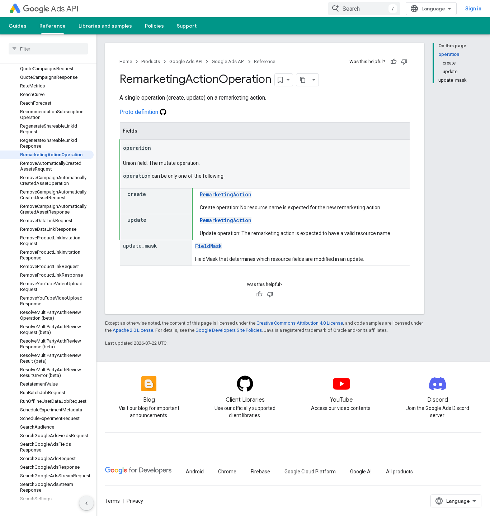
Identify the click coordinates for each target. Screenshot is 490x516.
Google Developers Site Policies (228, 330)
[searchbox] (48, 48)
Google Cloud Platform (310, 471)
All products (399, 471)
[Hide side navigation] (86, 503)
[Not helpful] (404, 61)
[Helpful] (393, 61)
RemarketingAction (225, 194)
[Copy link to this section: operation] (158, 148)
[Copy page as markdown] (302, 80)
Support (187, 26)
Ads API (65, 9)
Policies (154, 26)
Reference (52, 26)
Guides (18, 26)
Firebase (260, 471)
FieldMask (208, 246)
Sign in (473, 8)
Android (195, 471)
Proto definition (139, 112)
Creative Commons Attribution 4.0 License (299, 323)
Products (150, 61)
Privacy (135, 501)
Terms (112, 501)
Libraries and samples (105, 26)
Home (125, 61)
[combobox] (364, 8)
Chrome (227, 471)
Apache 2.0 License (133, 330)
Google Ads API (185, 61)
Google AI (361, 471)
